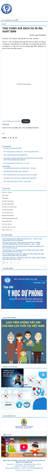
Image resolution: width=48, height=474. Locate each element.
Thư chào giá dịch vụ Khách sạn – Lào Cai (16, 163)
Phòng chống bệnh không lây (10, 218)
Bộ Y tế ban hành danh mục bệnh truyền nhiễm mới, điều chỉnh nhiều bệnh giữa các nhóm (23, 254)
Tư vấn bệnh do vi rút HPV (10, 20)
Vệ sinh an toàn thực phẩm (9, 206)
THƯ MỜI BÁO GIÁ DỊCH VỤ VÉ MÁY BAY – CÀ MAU (19, 168)
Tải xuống (25, 121)
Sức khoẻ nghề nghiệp (8, 204)
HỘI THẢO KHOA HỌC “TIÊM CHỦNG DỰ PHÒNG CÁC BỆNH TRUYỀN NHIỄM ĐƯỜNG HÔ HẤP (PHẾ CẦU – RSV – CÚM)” (21, 243)
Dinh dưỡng (5, 198)
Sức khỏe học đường (7, 209)
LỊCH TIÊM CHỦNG (9, 317)
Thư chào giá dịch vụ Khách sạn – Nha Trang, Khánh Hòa (21, 151)
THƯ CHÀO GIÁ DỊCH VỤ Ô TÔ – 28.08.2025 (17, 181)
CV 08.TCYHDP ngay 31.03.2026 (11, 121)
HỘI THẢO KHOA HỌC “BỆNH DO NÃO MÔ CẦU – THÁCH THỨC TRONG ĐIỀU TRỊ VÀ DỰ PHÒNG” (22, 239)
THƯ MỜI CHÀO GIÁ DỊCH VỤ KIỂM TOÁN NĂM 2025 (19, 178)
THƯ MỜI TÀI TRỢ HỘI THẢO (12, 148)
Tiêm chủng (5, 195)
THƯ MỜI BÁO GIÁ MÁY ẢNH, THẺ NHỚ (15, 171)
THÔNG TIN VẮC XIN (10, 367)
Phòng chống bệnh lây (8, 215)
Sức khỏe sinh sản (7, 224)
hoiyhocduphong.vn (27, 470)
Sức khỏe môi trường (8, 201)
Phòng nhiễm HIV (7, 221)
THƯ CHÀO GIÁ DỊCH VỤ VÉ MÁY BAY (15, 155)
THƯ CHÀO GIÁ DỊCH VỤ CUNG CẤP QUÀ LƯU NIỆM (20, 175)
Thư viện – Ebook (7, 192)
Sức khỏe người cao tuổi (8, 227)
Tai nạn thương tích (7, 212)
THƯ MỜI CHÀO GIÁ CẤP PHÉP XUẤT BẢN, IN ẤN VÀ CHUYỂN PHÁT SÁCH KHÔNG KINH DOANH (23, 159)
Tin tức (4, 24)
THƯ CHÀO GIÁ (7, 230)
